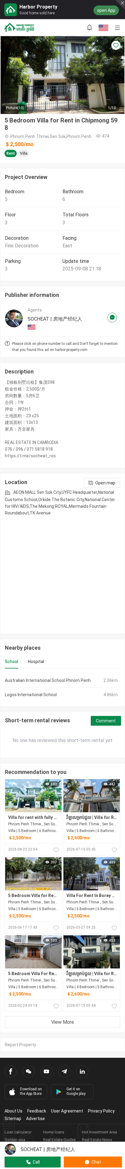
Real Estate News (97, 1139)
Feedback (36, 1111)
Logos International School (31, 694)
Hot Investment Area (99, 1132)
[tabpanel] (62, 687)
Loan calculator (18, 1132)
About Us (13, 1111)
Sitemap (13, 1118)
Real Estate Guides (59, 1139)
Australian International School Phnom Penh (48, 680)
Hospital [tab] (36, 661)
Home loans (53, 1132)
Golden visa (15, 1139)
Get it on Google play (76, 1091)
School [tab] (11, 661)
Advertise (35, 1118)
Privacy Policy (101, 1111)
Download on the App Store (31, 1091)
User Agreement (67, 1111)
